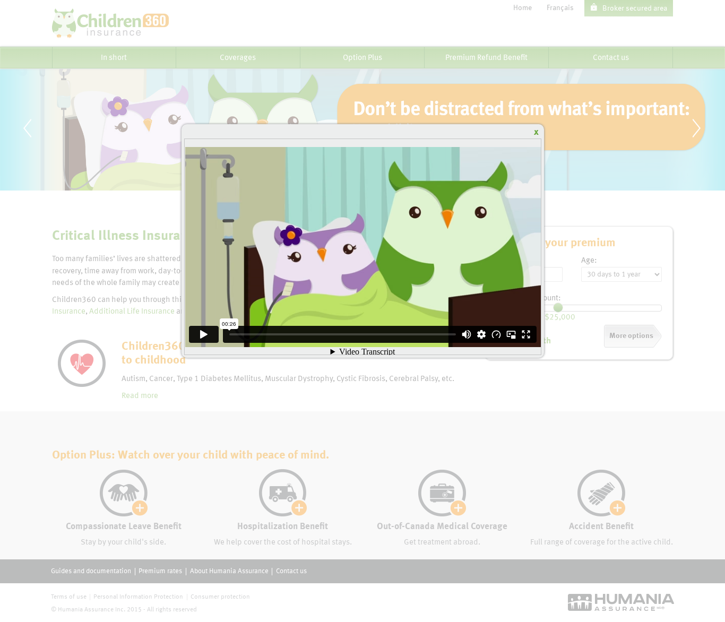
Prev (37, 145)
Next (707, 145)
